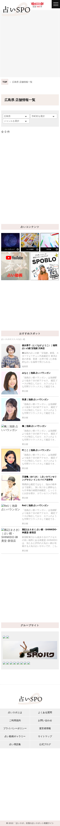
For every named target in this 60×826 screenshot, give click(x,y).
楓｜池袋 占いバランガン (34, 426)
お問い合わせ (45, 720)
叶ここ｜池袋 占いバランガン (36, 450)
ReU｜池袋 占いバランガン (35, 505)
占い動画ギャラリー (15, 736)
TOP (4, 82)
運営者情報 (45, 728)
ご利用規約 (15, 720)
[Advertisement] (30, 43)
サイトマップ (45, 736)
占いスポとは (15, 712)
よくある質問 (45, 712)
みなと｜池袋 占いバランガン (36, 372)
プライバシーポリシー (15, 728)
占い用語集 (15, 744)
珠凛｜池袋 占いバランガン (35, 399)
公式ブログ (45, 744)
